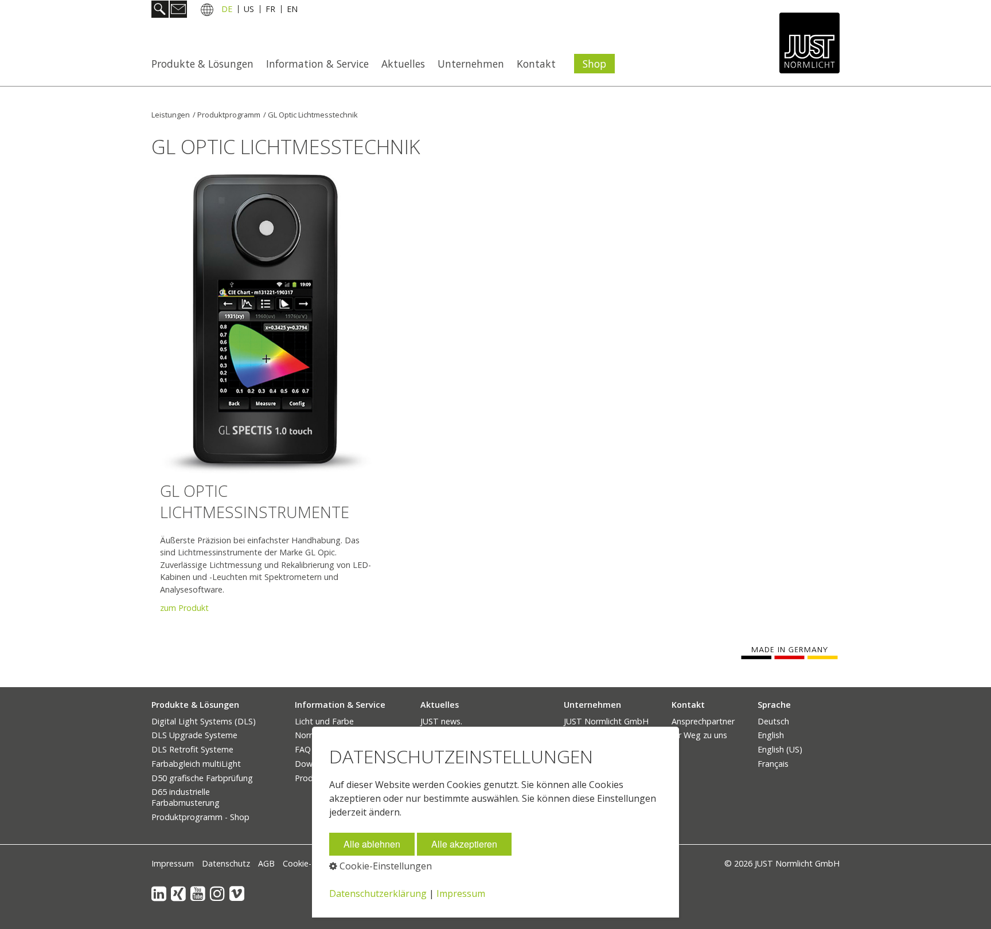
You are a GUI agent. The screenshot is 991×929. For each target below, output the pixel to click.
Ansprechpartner (703, 721)
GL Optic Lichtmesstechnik (313, 114)
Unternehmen (471, 63)
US (249, 10)
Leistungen (170, 114)
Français (773, 763)
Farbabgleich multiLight (196, 763)
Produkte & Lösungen (202, 63)
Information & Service (317, 63)
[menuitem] (205, 64)
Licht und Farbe (324, 721)
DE (226, 10)
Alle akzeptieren (464, 843)
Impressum (172, 863)
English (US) (780, 749)
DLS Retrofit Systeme (192, 749)
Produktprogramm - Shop (200, 817)
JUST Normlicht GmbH (606, 721)
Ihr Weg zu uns (699, 735)
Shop (594, 63)
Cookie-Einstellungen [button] (384, 866)
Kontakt (536, 63)
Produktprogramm (228, 114)
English (771, 735)
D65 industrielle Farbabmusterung (185, 797)
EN (292, 10)
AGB (266, 863)
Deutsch (773, 721)
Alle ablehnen (372, 843)
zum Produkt (184, 607)
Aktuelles (403, 63)
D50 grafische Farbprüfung (202, 778)
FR (270, 10)
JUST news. (441, 721)
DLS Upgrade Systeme (194, 735)
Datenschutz (226, 863)
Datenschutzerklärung (378, 893)
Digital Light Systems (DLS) (203, 721)
